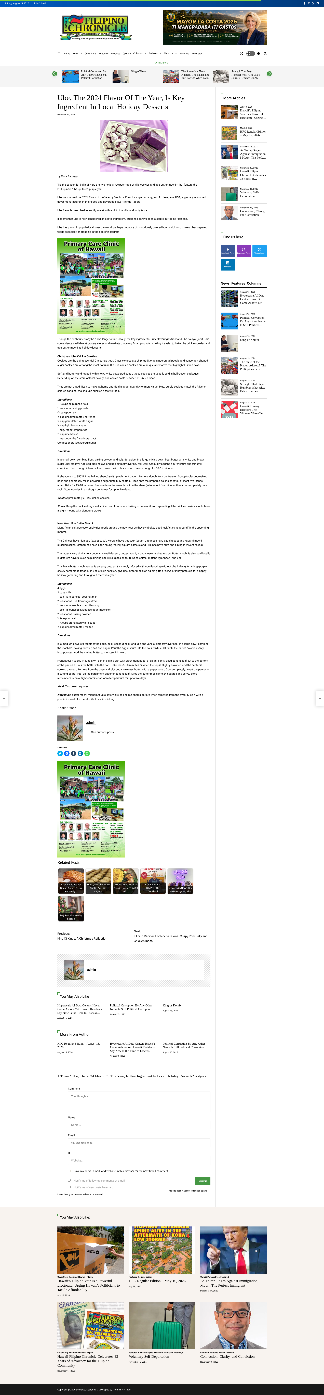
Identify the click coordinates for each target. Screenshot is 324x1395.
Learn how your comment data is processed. (80, 1194)
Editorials (104, 53)
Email (71, 1135)
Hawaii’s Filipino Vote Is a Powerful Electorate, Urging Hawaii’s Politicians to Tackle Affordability (252, 119)
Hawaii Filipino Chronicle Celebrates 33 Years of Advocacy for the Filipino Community (253, 178)
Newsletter (197, 53)
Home (67, 53)
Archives (153, 53)
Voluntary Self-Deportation (249, 194)
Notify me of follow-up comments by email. (100, 1180)
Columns (138, 53)
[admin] (74, 970)
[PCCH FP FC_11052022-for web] (91, 240)
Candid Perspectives (210, 1277)
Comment (74, 1088)
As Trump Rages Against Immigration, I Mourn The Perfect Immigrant (253, 156)
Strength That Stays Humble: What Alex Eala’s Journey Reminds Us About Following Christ (246, 76)
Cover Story (90, 53)
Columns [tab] (254, 283)
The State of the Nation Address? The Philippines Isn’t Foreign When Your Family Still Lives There (195, 76)
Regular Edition (145, 1277)
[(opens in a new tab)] (229, 133)
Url (69, 1153)
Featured (73, 1277)
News (75, 53)
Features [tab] (238, 283)
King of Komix (139, 71)
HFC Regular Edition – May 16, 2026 (253, 133)
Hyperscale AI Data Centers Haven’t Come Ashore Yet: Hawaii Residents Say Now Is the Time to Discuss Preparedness (79, 1011)
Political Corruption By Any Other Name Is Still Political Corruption (94, 75)
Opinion (127, 53)
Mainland (158, 1352)
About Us (168, 53)
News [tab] (225, 283)
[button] (54, 73)
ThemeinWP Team (122, 1389)
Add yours (200, 1076)
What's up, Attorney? (173, 1352)
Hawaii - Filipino (85, 1277)
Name (71, 1117)
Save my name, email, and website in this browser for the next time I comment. (121, 1171)
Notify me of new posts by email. (93, 1187)
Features (115, 53)
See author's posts (102, 732)
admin (91, 722)
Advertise (184, 53)
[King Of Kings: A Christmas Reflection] (4, 698)
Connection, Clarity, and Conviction (252, 212)
